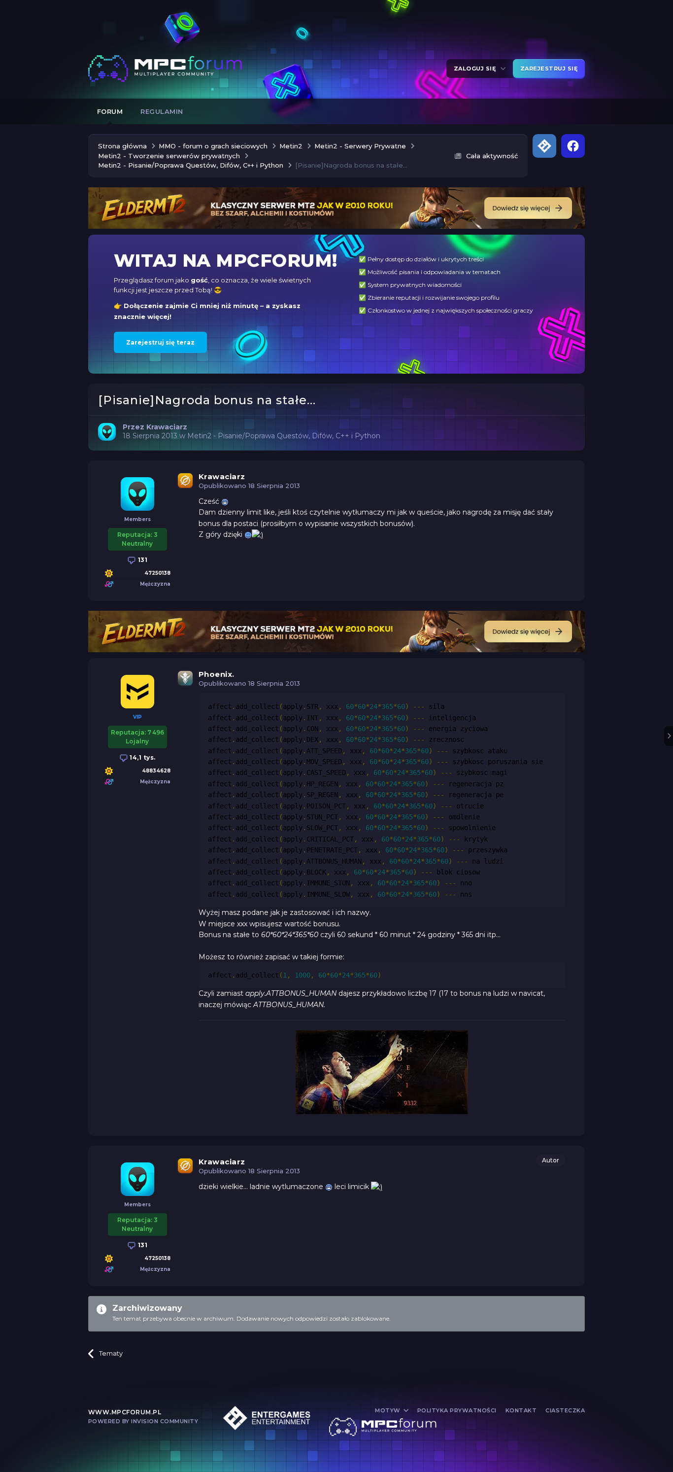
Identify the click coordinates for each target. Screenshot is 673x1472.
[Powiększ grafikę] (225, 501)
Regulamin (161, 111)
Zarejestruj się (549, 68)
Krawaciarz (222, 476)
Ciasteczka (565, 1410)
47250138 (157, 573)
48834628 (156, 771)
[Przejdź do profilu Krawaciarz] (107, 432)
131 (141, 559)
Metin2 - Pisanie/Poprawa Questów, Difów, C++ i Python (283, 435)
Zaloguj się (477, 68)
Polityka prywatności (457, 1410)
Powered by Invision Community (143, 1421)
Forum (110, 111)
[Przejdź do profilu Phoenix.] (137, 691)
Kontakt (521, 1410)
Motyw (388, 1410)
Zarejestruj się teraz (160, 342)
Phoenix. (217, 674)
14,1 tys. (142, 757)
